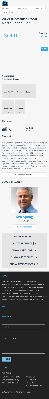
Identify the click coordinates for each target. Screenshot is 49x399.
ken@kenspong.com (34, 386)
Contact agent (26, 227)
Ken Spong (24, 216)
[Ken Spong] (5, 3)
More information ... (24, 174)
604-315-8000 (31, 383)
